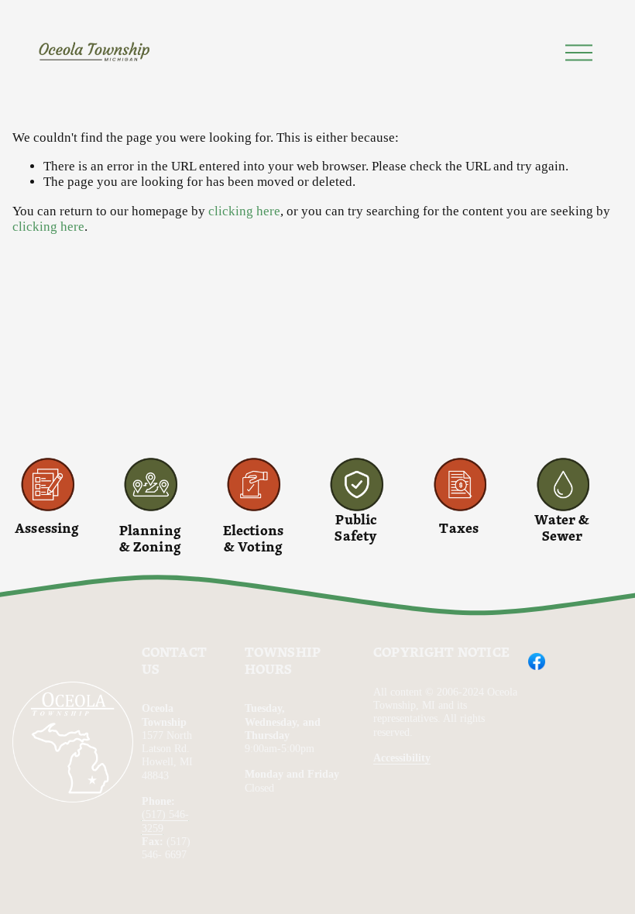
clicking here (244, 211)
